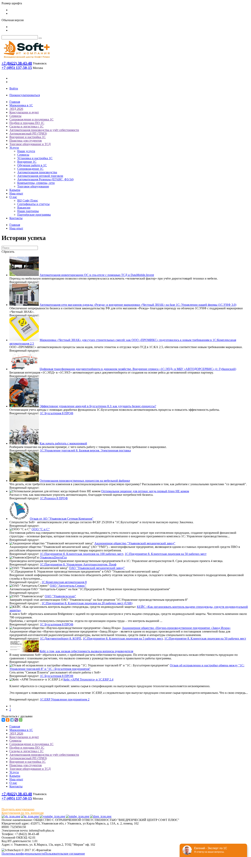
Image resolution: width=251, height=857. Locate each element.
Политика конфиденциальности (23, 853)
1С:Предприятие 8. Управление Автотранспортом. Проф (78, 564)
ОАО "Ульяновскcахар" (60, 596)
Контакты (16, 218)
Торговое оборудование (33, 186)
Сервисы (15, 116)
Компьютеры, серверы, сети (36, 183)
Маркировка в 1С (21, 105)
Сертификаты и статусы (33, 204)
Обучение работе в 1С (32, 165)
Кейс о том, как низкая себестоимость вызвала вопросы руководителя (86, 651)
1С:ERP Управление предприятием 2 (64, 699)
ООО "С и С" (41, 529)
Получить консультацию (18, 809)
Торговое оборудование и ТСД (30, 144)
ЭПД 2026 (16, 108)
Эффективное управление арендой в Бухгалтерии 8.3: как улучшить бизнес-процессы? (98, 406)
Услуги (14, 147)
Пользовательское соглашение (65, 853)
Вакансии (23, 207)
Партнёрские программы (34, 214)
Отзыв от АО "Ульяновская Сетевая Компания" (61, 518)
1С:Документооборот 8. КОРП (60, 638)
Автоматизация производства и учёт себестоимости (44, 130)
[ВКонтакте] (3, 720)
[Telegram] (12, 720)
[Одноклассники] (7, 720)
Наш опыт (16, 193)
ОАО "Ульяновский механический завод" (97, 568)
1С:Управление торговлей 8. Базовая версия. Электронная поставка (85, 450)
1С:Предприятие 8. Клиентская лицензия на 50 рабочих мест (165, 554)
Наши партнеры (28, 211)
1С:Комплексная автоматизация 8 (64, 582)
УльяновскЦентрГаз (53, 557)
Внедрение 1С (26, 161)
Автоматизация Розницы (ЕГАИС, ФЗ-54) (45, 179)
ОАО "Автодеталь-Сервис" (68, 585)
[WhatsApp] (20, 720)
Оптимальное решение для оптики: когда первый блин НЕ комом (145, 491)
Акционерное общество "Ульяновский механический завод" (134, 543)
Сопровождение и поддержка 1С (31, 119)
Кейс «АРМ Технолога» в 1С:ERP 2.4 (88, 679)
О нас (13, 197)
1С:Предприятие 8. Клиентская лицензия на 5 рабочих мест (123, 638)
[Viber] (16, 720)
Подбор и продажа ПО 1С (26, 123)
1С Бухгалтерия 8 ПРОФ (56, 413)
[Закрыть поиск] (40, 38)
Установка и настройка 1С (35, 158)
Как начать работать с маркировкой (63, 443)
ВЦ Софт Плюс (27, 200)
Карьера (14, 190)
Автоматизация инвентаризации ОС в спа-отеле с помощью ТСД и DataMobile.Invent (97, 275)
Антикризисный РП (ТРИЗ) (28, 133)
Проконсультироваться (24, 95)
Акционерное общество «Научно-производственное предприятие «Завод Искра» (176, 628)
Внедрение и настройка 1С (27, 137)
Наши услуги (26, 151)
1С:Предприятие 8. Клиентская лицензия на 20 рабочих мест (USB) (87, 603)
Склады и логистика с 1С (26, 126)
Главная (14, 101)
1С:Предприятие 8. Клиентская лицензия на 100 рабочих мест (81, 554)
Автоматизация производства (37, 172)
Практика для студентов (25, 140)
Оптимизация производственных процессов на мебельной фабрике (85, 480)
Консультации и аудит (24, 112)
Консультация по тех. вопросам (23, 812)
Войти (13, 88)
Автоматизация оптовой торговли (40, 175)
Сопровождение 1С (30, 168)
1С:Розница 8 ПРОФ (54, 498)
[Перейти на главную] (26, 59)
